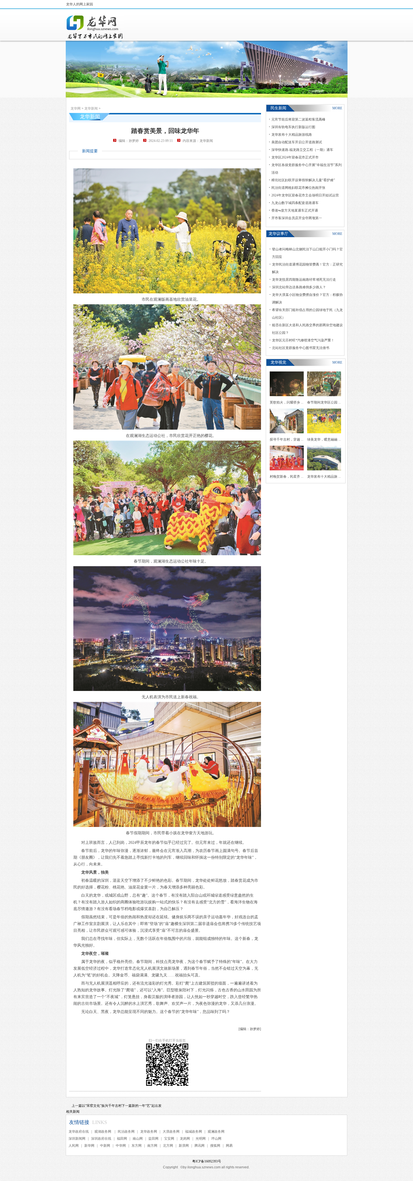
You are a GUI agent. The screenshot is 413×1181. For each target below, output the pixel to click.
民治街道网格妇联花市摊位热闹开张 (298, 188)
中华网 (121, 1146)
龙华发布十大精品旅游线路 (291, 135)
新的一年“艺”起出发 (147, 1106)
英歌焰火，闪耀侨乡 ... (286, 402)
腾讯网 (199, 1146)
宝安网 (169, 1139)
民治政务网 (126, 1132)
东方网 (136, 1146)
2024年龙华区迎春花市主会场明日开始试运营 (305, 195)
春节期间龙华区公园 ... (324, 402)
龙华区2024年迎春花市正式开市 (295, 157)
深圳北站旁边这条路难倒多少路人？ (299, 287)
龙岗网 (185, 1139)
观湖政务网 (103, 1132)
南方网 (152, 1146)
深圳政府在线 (101, 1139)
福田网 (122, 1139)
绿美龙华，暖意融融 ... (324, 439)
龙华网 (76, 108)
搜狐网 (215, 1146)
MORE (337, 108)
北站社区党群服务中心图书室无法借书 (300, 348)
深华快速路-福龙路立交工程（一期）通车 (302, 150)
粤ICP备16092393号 (206, 1161)
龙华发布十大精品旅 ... (324, 477)
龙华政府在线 (79, 1132)
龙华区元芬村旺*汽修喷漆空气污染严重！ (303, 340)
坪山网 (216, 1139)
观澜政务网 (216, 1132)
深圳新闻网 (77, 1139)
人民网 (74, 1146)
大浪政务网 (171, 1132)
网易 (229, 1146)
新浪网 (184, 1146)
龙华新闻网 (95, 27)
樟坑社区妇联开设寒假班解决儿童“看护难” (303, 180)
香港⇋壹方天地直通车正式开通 (294, 210)
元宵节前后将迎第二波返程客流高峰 (298, 119)
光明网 (201, 1139)
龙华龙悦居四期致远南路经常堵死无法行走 (304, 280)
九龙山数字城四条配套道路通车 (295, 203)
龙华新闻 (91, 108)
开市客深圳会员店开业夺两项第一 (296, 218)
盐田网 (153, 1139)
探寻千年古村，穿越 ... (286, 439)
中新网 (105, 1146)
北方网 (168, 1146)
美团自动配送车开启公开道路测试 (296, 142)
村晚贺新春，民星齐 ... (286, 477)
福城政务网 (193, 1132)
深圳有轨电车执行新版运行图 (293, 127)
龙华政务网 (148, 1132)
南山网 (138, 1139)
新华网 (89, 1146)
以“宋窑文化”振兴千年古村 (102, 1106)
